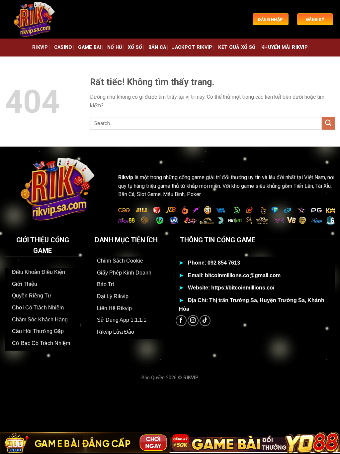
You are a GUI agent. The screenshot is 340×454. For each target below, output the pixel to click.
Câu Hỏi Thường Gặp (38, 331)
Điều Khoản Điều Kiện (38, 272)
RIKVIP (40, 47)
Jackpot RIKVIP (192, 47)
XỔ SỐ (135, 47)
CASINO (63, 47)
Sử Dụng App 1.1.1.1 (121, 320)
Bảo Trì (105, 284)
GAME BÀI (89, 47)
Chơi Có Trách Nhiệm (38, 307)
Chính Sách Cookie (120, 261)
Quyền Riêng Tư (31, 295)
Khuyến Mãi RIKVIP (284, 47)
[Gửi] (328, 123)
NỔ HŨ (114, 47)
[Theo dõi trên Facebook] (181, 320)
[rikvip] (38, 19)
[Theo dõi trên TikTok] (205, 320)
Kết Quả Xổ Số (236, 47)
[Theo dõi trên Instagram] (193, 320)
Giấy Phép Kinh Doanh (124, 273)
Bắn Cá (157, 47)
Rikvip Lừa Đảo (115, 332)
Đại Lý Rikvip (112, 296)
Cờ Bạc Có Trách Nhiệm (41, 343)
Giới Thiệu (24, 284)
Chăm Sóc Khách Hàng (40, 319)
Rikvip (125, 177)
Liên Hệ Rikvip (114, 308)
